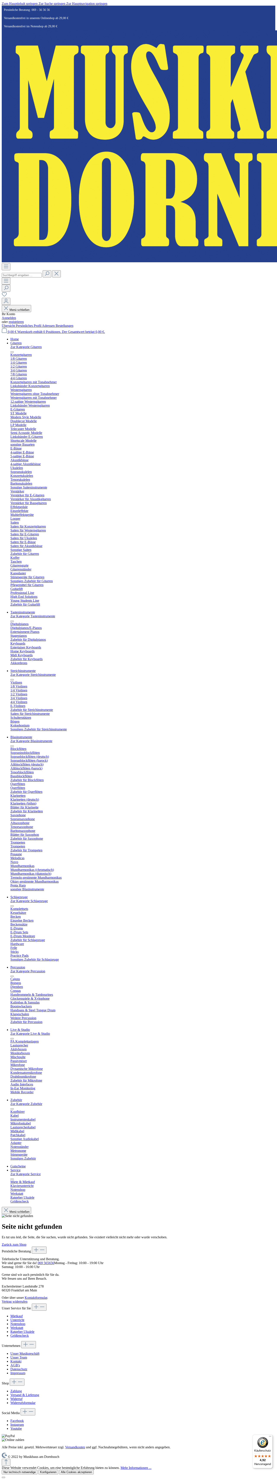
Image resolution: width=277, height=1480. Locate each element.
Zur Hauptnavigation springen (86, 3)
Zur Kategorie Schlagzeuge (29, 901)
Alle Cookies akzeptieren (76, 1472)
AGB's (15, 1365)
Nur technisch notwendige (19, 1472)
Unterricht (17, 1320)
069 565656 (46, 1263)
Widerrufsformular (22, 1403)
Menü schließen (19, 309)
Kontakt (15, 1361)
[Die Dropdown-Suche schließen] (56, 273)
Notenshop (17, 1324)
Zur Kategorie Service (25, 1174)
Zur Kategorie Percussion (27, 971)
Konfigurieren (48, 1472)
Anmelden (9, 318)
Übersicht (9, 326)
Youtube (16, 1428)
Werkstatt (16, 1328)
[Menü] (6, 266)
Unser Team (18, 1357)
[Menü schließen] (12, 352)
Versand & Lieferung (24, 1395)
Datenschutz (18, 1369)
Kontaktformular (36, 1297)
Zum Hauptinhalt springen (20, 3)
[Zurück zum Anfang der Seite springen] (6, 1462)
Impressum (17, 1373)
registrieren (16, 322)
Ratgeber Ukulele (22, 1331)
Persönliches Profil (29, 326)
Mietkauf (16, 1316)
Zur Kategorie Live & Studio (30, 1033)
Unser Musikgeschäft (24, 1353)
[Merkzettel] (4, 296)
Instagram (17, 1424)
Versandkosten (75, 1447)
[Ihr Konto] (6, 301)
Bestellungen (64, 326)
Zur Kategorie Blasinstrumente (31, 741)
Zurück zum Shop (14, 1244)
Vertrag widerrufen (14, 1301)
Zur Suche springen (52, 3)
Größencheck (19, 1335)
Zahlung (16, 1391)
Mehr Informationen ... (136, 1468)
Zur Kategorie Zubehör (26, 1104)
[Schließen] (3, 1477)
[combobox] (22, 275)
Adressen (49, 326)
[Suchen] (47, 273)
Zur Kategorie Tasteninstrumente (32, 616)
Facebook (17, 1421)
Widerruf (16, 1399)
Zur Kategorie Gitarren (26, 347)
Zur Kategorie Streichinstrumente (33, 674)
